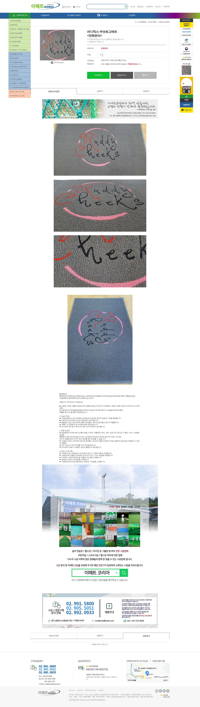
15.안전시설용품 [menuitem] (16, 79)
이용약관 (80, 690)
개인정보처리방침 (90, 690)
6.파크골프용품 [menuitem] (15, 41)
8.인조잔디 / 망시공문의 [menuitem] (18, 50)
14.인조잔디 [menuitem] (14, 75)
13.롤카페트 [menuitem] (14, 71)
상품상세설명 (53, 91)
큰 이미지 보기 (59, 62)
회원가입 (140, 7)
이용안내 (101, 690)
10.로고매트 (152, 22)
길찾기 (165, 680)
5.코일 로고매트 (164, 22)
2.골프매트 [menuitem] (13, 25)
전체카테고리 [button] (22, 15)
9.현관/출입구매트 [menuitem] (16, 54)
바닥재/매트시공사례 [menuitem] (17, 96)
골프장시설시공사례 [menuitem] (17, 91)
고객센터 (131, 15)
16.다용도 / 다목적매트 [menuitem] (18, 83)
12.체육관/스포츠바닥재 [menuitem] (18, 66)
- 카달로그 (104, 15)
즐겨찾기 (68, 7)
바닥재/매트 (142, 22)
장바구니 (158, 7)
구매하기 (98, 75)
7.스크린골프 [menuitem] (14, 46)
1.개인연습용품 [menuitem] (15, 21)
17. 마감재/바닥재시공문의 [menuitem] (19, 87)
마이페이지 (149, 7)
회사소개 (72, 690)
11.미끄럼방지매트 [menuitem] (16, 62)
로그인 (133, 7)
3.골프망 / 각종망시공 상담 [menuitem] (19, 29)
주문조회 (166, 6)
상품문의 (146, 91)
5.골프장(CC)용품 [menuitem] (16, 37)
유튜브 (78, 7)
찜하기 (145, 75)
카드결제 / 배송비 (74, 15)
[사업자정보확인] (145, 695)
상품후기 (100, 91)
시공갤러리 (45, 15)
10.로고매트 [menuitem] (14, 58)
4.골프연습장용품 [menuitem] (16, 33)
